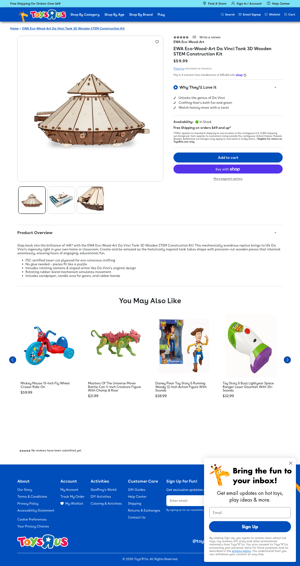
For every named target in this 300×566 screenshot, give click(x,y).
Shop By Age (114, 15)
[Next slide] (287, 359)
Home (14, 28)
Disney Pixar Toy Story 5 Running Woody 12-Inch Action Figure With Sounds (181, 386)
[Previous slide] (12, 359)
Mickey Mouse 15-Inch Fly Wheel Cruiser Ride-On (45, 385)
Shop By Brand (141, 15)
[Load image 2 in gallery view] (61, 200)
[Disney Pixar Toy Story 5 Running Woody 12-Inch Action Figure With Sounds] (183, 345)
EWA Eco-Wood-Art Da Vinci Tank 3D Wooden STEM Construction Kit (73, 28)
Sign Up (250, 526)
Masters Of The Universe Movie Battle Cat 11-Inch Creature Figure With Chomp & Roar (114, 386)
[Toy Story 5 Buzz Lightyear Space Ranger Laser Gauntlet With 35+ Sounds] (251, 345)
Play (161, 15)
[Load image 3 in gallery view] (90, 200)
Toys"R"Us (141, 559)
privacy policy (241, 551)
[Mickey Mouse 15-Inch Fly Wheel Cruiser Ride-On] (49, 345)
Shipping (178, 68)
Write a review (210, 37)
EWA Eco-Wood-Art (188, 42)
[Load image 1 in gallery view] (32, 200)
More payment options (228, 178)
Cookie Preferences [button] (32, 519)
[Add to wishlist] (157, 42)
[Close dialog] (290, 463)
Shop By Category (85, 15)
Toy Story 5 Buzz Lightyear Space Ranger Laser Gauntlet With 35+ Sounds (248, 386)
